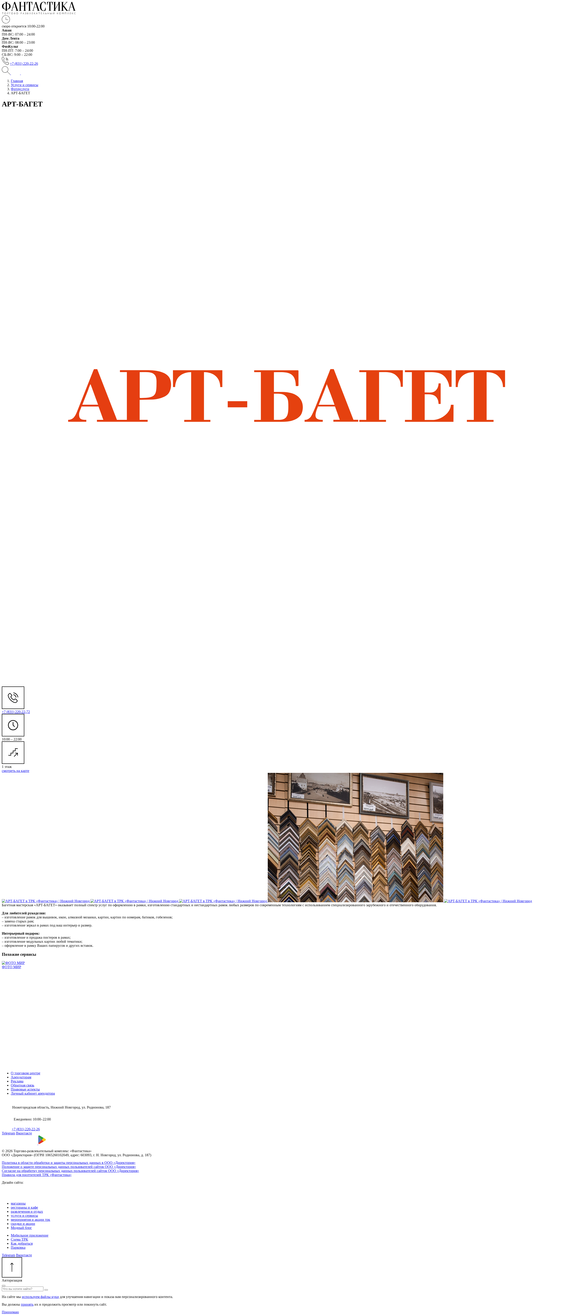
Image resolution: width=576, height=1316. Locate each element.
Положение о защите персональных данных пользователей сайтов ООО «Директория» (69, 1167)
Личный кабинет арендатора (33, 1093)
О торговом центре (25, 1073)
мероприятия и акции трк (30, 1220)
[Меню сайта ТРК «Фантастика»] (20, 73)
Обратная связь (22, 1085)
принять (27, 1304)
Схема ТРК (19, 1239)
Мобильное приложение (29, 1235)
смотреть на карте (15, 771)
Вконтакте (24, 1133)
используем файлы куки (40, 1297)
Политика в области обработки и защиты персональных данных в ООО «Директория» (68, 1163)
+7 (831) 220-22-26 (24, 63)
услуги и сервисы (24, 1215)
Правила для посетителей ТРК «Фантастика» (37, 1175)
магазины (18, 1203)
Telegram (8, 1133)
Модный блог (21, 1228)
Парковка (18, 1247)
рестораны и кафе (24, 1207)
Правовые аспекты (25, 1089)
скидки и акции (23, 1224)
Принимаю (10, 1312)
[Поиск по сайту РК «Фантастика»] (6, 73)
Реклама (17, 1081)
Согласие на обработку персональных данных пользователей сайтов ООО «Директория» (70, 1171)
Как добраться (22, 1243)
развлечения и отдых (27, 1211)
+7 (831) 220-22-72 (16, 712)
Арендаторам (21, 1077)
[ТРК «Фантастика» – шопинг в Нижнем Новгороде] (39, 13)
